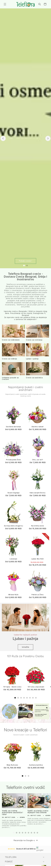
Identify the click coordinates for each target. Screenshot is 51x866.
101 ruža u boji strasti (36, 687)
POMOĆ (9, 862)
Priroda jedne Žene (13, 460)
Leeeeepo (13, 559)
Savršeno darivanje (13, 427)
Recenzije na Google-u (24, 840)
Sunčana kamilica (36, 765)
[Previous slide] (3, 138)
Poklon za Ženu (37, 595)
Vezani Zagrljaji (13, 493)
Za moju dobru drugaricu (13, 526)
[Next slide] (48, 138)
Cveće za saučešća (34, 377)
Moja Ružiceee (12, 765)
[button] (5, 4)
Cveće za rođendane (11, 340)
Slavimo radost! (38, 427)
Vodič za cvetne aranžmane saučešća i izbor (12, 812)
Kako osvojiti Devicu (37, 493)
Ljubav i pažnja (32, 359)
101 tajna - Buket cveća (12, 687)
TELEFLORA (10, 857)
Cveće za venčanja (34, 340)
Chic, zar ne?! (37, 460)
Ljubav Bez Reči (37, 559)
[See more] (9, 711)
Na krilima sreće (37, 526)
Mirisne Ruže (13, 595)
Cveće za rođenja (9, 359)
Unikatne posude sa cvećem (10, 378)
